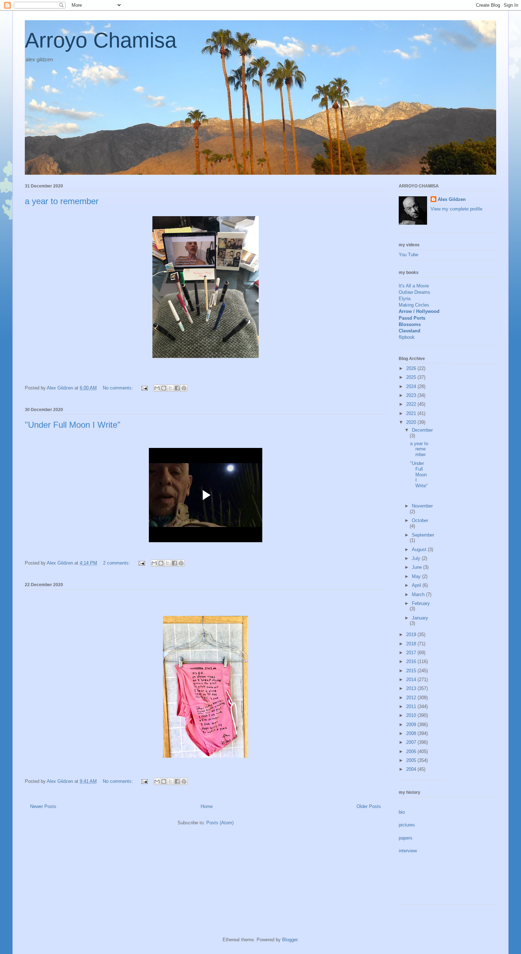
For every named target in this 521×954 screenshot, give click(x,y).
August (420, 549)
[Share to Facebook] (177, 388)
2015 (412, 670)
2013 (412, 688)
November (422, 506)
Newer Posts (43, 806)
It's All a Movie (414, 285)
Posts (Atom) (220, 822)
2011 (412, 706)
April (417, 585)
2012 (412, 697)
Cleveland (409, 330)
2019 (412, 634)
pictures (407, 824)
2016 (412, 661)
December (422, 430)
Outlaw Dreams (414, 292)
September (423, 535)
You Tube (408, 254)
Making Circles (414, 305)
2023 (412, 395)
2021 (412, 413)
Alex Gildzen (452, 199)
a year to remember (62, 201)
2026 (412, 368)
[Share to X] (170, 388)
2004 (412, 769)
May (417, 576)
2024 (412, 386)
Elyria (404, 298)
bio (402, 812)
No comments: (118, 388)
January (420, 618)
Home (207, 806)
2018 (412, 643)
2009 (412, 724)
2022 (412, 404)
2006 (412, 751)
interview (408, 850)
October (420, 520)
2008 (412, 733)
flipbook (407, 337)
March (419, 594)
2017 (412, 652)
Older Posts (369, 806)
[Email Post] (144, 388)
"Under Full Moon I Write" (73, 425)
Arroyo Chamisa (101, 40)
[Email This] (157, 388)
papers (406, 838)
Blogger (289, 939)
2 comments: (117, 563)
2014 (412, 679)
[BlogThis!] (163, 388)
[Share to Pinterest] (183, 388)
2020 (412, 422)
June (417, 567)
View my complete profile (456, 209)
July (417, 558)
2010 (412, 715)
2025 (412, 377)
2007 (412, 742)
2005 (412, 760)
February (421, 603)
